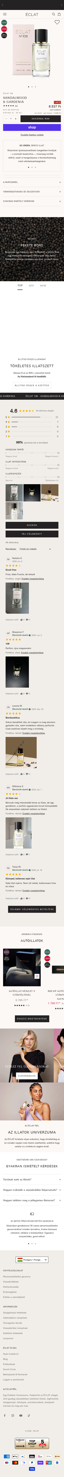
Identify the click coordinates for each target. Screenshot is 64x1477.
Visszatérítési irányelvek (15, 1328)
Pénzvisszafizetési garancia (16, 1276)
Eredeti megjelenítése (33, 578)
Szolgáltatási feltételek (15, 1312)
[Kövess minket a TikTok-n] (28, 1415)
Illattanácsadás (11, 1287)
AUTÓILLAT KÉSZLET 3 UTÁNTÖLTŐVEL (22, 993)
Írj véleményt (32, 534)
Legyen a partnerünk (13, 1379)
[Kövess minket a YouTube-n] (20, 1415)
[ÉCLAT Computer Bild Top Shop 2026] (32, 1443)
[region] (32, 1225)
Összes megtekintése (32, 1019)
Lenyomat (8, 1338)
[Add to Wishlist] (57, 22)
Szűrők (32, 525)
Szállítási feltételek (13, 1333)
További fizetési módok (32, 135)
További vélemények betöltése (32, 909)
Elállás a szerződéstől (14, 1297)
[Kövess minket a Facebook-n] (4, 1415)
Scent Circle (9, 1369)
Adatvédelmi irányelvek (15, 1318)
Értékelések (9, 1364)
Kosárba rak (41, 119)
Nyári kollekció (10, 1354)
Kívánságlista (10, 1292)
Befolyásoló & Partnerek (15, 1374)
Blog (5, 1359)
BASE (43, 285)
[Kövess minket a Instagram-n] (12, 1415)
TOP (20, 285)
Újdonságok (27, 1076)
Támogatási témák (12, 1323)
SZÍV (31, 285)
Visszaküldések (11, 1281)
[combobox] (32, 1260)
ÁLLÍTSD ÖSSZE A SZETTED (32, 385)
